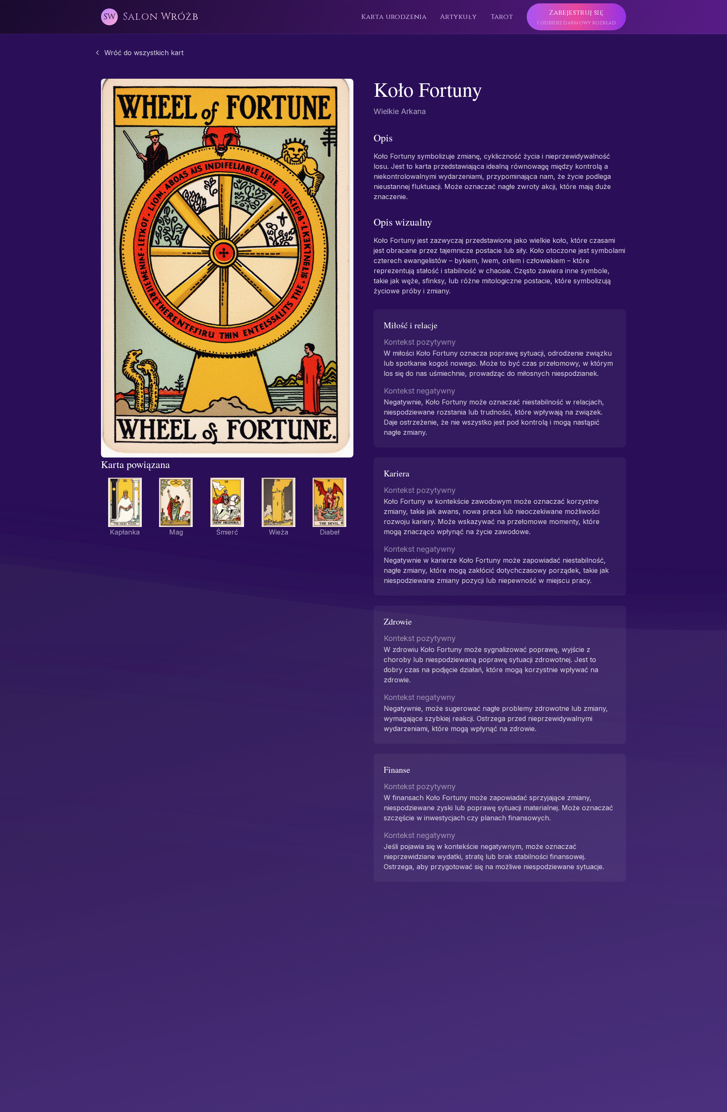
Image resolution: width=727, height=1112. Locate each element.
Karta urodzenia (394, 16)
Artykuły (458, 16)
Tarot (502, 16)
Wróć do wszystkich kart (143, 52)
